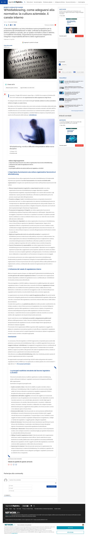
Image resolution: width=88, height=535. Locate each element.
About (6, 508)
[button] (4, 2)
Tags (14, 508)
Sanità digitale (81, 2)
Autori (10, 508)
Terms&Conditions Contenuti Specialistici (43, 508)
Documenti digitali (12, 22)
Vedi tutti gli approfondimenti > (77, 110)
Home (5, 22)
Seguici (25, 505)
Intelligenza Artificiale (60, 2)
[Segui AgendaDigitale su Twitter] (34, 506)
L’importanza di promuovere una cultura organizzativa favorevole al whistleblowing (30, 162)
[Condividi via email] (11, 25)
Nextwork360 (8, 514)
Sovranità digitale (38, 2)
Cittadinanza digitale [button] (47, 2)
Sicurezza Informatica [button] (71, 2)
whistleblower (33, 115)
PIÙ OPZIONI (70, 532)
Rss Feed (19, 508)
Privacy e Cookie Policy (27, 508)
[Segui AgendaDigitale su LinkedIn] (31, 506)
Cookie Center (57, 508)
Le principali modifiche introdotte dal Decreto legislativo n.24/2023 (26, 168)
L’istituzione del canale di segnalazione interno (21, 164)
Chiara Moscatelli (8, 45)
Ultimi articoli (30, 2)
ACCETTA (70, 528)
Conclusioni (12, 166)
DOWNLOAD (79, 36)
